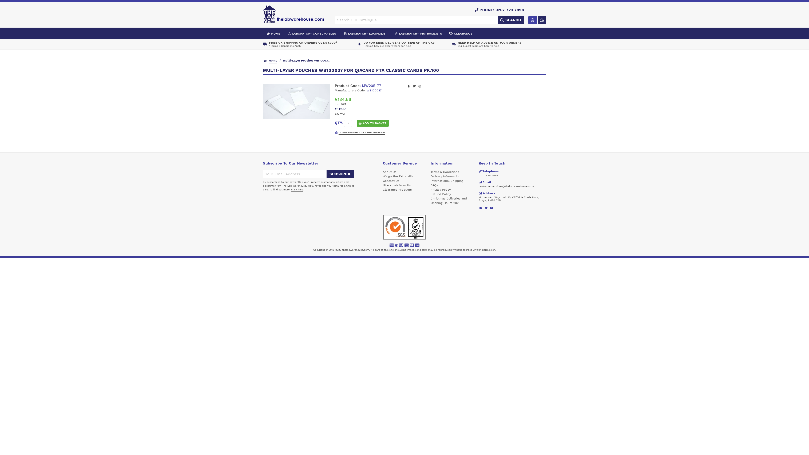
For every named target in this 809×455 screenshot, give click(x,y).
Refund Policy (441, 194)
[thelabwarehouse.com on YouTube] (492, 208)
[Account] (532, 20)
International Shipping (447, 180)
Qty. (339, 123)
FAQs (434, 185)
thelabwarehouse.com (355, 249)
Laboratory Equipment (367, 33)
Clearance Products (397, 189)
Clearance (463, 33)
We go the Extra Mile (398, 176)
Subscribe (340, 174)
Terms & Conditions (445, 172)
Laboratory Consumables (314, 33)
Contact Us (391, 180)
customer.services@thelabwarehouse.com (506, 186)
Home (275, 33)
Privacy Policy (441, 189)
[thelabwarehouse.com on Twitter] (486, 208)
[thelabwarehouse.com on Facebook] (481, 208)
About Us (389, 172)
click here (297, 189)
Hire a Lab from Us (397, 185)
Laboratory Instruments (420, 33)
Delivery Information (446, 176)
